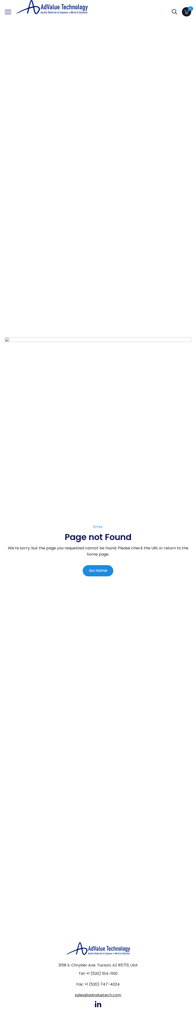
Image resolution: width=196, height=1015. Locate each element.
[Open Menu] (8, 12)
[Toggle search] (174, 11)
